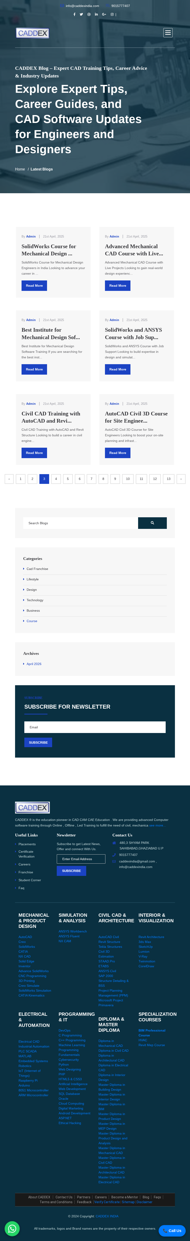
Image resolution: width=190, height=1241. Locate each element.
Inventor (25, 966)
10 (128, 479)
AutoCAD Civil (108, 937)
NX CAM (65, 941)
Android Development (74, 1113)
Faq (21, 888)
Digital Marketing (71, 1108)
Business (33, 610)
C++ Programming (72, 1040)
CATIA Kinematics (31, 995)
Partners (83, 1197)
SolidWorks (27, 946)
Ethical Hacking (70, 1123)
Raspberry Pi (28, 1080)
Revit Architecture (151, 937)
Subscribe (71, 871)
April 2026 (34, 664)
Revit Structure (109, 942)
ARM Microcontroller (33, 1095)
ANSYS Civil (107, 971)
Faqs (157, 1197)
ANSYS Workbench (73, 931)
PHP (62, 1074)
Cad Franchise (37, 569)
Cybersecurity (69, 1059)
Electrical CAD (29, 1041)
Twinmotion (147, 961)
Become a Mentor (124, 1197)
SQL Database (69, 1094)
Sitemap (128, 1202)
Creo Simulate (29, 985)
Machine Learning (72, 1045)
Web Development (72, 1089)
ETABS (103, 966)
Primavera (106, 1005)
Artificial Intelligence (73, 1084)
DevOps (64, 1030)
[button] (168, 32)
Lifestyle (33, 579)
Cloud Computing (71, 1103)
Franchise (26, 872)
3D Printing (27, 981)
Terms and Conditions (56, 1202)
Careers (24, 864)
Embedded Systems (33, 1061)
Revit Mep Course (152, 1045)
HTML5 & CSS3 (70, 1079)
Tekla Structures (110, 946)
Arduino (24, 1085)
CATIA (23, 951)
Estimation (106, 956)
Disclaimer (144, 1202)
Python (64, 1064)
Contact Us (64, 1197)
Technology (35, 600)
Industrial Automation (34, 1046)
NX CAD (25, 956)
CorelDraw (146, 966)
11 (141, 479)
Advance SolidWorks (34, 971)
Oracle (63, 1098)
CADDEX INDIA (107, 1216)
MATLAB (25, 1056)
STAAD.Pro (106, 961)
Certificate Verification (27, 854)
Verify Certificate (107, 1202)
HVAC (143, 1040)
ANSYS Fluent (69, 936)
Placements (27, 844)
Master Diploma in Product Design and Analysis (112, 1138)
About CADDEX (39, 1197)
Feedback (84, 1202)
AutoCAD (25, 937)
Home (20, 169)
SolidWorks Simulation (35, 990)
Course (32, 621)
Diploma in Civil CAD (113, 1050)
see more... (157, 825)
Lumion (144, 951)
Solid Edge (26, 961)
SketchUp (146, 946)
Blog (146, 1197)
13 (169, 479)
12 (155, 479)
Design (32, 590)
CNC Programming (32, 976)
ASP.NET (65, 1118)
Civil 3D (104, 951)
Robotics (25, 1066)
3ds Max (145, 942)
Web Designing (70, 1069)
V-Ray (143, 956)
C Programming (70, 1035)
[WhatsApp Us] (12, 1228)
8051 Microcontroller (34, 1090)
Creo (22, 942)
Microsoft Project (110, 1000)
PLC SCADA (28, 1051)
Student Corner (30, 880)
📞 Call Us (172, 1231)
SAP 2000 (105, 976)
